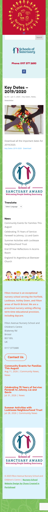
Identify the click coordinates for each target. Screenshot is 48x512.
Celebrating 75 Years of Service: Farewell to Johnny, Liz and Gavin (23, 390)
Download (27, 148)
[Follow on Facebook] (24, 71)
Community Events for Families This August (23, 367)
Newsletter (9, 100)
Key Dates (26, 97)
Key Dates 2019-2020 (13, 148)
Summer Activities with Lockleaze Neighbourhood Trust (23, 409)
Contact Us (16, 357)
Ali (8, 97)
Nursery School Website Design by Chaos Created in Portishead (22, 483)
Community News (29, 371)
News (33, 97)
